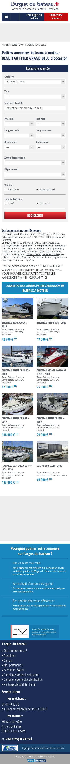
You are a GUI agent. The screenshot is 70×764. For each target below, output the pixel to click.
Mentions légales (14, 669)
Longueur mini (12, 130)
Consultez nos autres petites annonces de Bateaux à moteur (35, 288)
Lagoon (5, 245)
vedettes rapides (50, 254)
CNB (57, 242)
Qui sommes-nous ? (15, 650)
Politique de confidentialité (20, 684)
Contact (8, 660)
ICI (45, 278)
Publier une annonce (56, 16)
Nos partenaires (13, 665)
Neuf (10, 203)
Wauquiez (15, 245)
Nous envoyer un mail (18, 739)
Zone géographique (14, 158)
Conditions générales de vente (21, 674)
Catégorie (9, 76)
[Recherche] (15, 17)
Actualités (9, 655)
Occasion (44, 203)
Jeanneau (27, 245)
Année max (42, 142)
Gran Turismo (34, 254)
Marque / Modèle (13, 103)
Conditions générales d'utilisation (23, 679)
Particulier (13, 189)
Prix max (40, 119)
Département (11, 169)
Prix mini (9, 119)
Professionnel (47, 189)
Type (6, 91)
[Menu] (6, 17)
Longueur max (43, 130)
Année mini (10, 142)
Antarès (26, 257)
